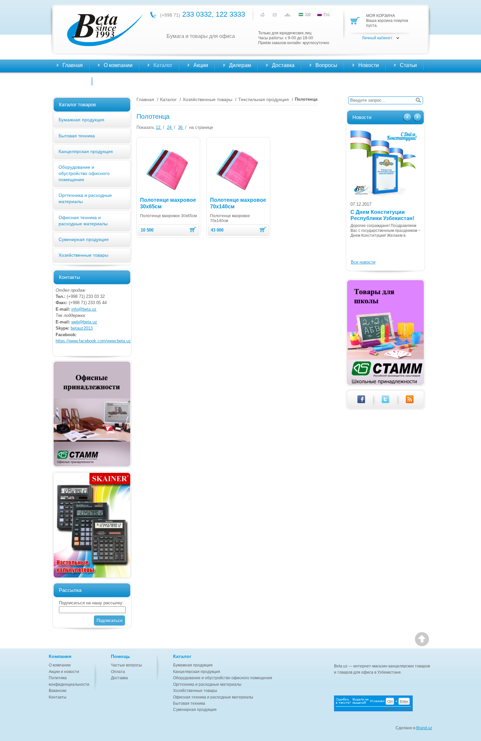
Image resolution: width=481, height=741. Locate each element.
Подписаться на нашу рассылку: (91, 602)
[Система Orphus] (383, 703)
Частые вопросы (126, 665)
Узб (308, 14)
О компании (60, 665)
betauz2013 (82, 328)
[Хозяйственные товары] (92, 414)
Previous (408, 118)
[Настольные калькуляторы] (92, 525)
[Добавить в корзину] (192, 229)
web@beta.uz (84, 321)
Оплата (118, 671)
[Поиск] (418, 100)
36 (181, 127)
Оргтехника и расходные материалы (207, 684)
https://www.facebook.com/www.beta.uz (93, 340)
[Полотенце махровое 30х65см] (168, 169)
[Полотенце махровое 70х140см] (238, 169)
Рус (327, 14)
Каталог (168, 99)
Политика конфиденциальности (69, 681)
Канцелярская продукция (86, 151)
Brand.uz (424, 728)
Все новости (363, 262)
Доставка (119, 678)
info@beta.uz (84, 309)
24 (170, 127)
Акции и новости (64, 671)
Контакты (73, 80)
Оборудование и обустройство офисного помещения (84, 173)
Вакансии (57, 690)
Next (417, 118)
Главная (72, 65)
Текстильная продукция (263, 99)
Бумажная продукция (81, 119)
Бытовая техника (77, 135)
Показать (145, 127)
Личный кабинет (377, 38)
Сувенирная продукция (84, 239)
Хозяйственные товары (83, 255)
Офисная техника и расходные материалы (213, 697)
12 (159, 127)
